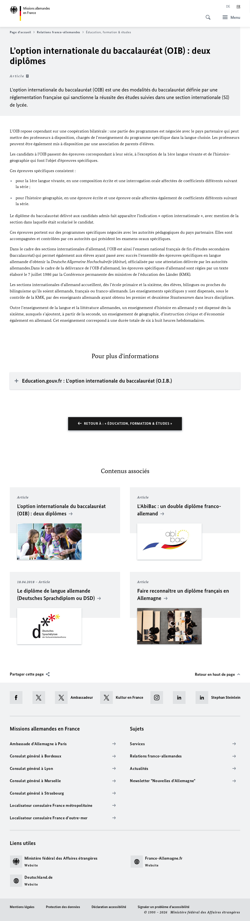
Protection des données (63, 907)
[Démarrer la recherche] (206, 14)
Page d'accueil (20, 32)
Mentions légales (22, 907)
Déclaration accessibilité (109, 907)
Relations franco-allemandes (58, 32)
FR (238, 6)
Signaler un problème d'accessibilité (163, 907)
